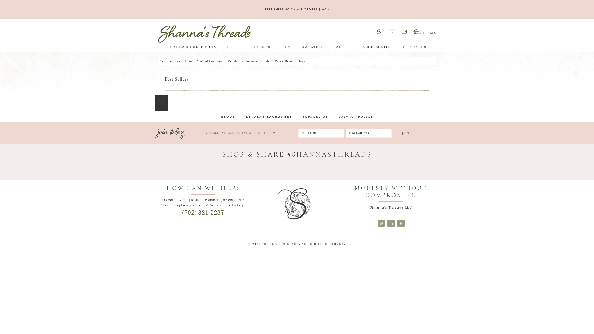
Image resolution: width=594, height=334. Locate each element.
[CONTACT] (407, 31)
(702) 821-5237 (203, 212)
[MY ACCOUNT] (382, 31)
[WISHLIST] (395, 31)
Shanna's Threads (204, 33)
